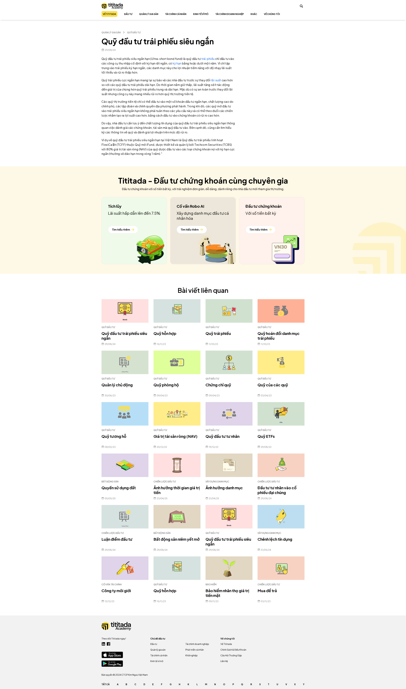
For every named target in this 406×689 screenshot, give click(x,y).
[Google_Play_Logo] (112, 663)
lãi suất (216, 80)
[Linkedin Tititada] (103, 644)
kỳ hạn (177, 63)
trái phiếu (208, 58)
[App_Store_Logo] (112, 655)
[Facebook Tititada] (108, 644)
